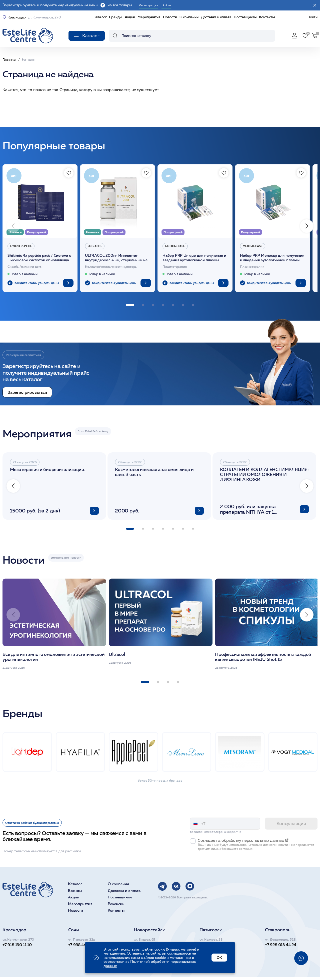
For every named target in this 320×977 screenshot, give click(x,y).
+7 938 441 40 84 (84, 944)
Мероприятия (149, 17)
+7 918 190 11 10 (17, 944)
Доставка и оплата (216, 17)
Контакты (267, 17)
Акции (130, 17)
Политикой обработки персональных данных (150, 963)
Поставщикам (245, 17)
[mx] (190, 886)
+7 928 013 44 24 (280, 944)
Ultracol (95, 246)
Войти (313, 17)
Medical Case (175, 246)
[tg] (162, 886)
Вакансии (116, 904)
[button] (307, 226)
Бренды (115, 17)
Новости (170, 17)
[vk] (176, 886)
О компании (189, 17)
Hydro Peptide (21, 246)
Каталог (100, 17)
